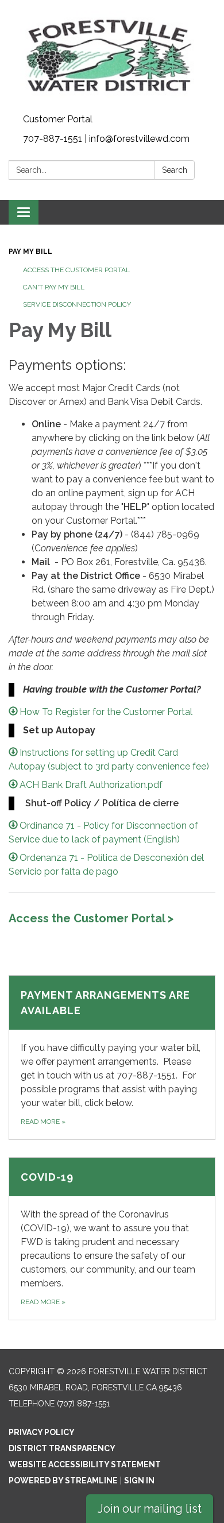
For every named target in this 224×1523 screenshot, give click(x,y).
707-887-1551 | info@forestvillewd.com (106, 138)
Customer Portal (57, 119)
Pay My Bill (30, 252)
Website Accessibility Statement (85, 1464)
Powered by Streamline (63, 1480)
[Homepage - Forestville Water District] (112, 54)
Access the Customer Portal (76, 270)
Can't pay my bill (53, 287)
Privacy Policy (42, 1432)
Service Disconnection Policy (77, 304)
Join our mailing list (150, 1509)
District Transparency (62, 1448)
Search (174, 170)
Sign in (139, 1480)
